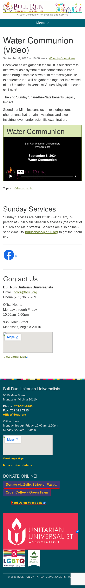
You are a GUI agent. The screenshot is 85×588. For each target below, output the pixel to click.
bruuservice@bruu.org (41, 232)
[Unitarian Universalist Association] (41, 531)
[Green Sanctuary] (35, 558)
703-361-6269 (23, 406)
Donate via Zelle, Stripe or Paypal (30, 484)
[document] (42, 200)
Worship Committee (62, 58)
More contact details (17, 465)
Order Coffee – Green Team (25, 492)
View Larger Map (15, 356)
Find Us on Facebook (26, 502)
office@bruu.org (25, 292)
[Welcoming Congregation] (15, 558)
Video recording (24, 188)
